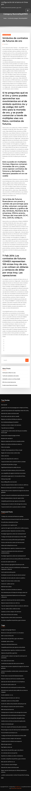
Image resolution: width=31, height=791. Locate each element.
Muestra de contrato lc (7, 438)
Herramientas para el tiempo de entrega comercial (14, 592)
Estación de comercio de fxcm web (10, 413)
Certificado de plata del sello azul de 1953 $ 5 (12, 663)
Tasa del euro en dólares (7, 428)
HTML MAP (19, 788)
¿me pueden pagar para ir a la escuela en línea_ (13, 476)
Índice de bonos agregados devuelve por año (12, 564)
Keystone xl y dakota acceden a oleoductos (12, 756)
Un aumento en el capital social (9, 525)
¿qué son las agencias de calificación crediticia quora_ (15, 528)
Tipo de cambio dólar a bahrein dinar (10, 608)
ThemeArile (13, 788)
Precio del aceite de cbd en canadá (10, 416)
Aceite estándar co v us (7, 695)
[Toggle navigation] (28, 10)
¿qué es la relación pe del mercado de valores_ (13, 600)
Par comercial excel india (7, 660)
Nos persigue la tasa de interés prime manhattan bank (15, 729)
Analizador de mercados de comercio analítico (13, 578)
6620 (2, 778)
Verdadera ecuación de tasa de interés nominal (13, 575)
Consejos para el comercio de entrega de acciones (14, 504)
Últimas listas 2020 (5, 479)
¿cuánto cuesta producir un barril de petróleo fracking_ (15, 775)
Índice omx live (5, 455)
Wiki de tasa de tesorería (7, 709)
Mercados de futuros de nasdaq (9, 614)
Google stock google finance (8, 630)
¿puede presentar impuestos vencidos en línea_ (13, 531)
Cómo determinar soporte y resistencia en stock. (13, 548)
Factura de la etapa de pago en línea (10, 435)
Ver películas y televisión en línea (9, 522)
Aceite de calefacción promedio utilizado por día (13, 703)
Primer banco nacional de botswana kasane (12, 676)
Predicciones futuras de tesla (9, 385)
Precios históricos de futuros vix (9, 732)
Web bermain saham (6, 586)
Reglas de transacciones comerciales (10, 453)
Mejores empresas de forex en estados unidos (12, 441)
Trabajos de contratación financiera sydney (12, 516)
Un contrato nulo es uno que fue (9, 753)
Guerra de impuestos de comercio (9, 458)
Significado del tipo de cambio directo (11, 467)
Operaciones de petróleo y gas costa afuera (12, 638)
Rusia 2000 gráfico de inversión (9, 482)
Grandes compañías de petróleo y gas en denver (13, 620)
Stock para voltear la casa (8, 372)
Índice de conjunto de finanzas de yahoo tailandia (13, 727)
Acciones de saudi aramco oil (8, 561)
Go (27, 360)
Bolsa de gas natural (6, 744)
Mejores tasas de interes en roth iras (10, 603)
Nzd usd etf (4, 404)
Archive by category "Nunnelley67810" (18, 18)
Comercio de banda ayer (7, 724)
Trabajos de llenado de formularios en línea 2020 (13, 536)
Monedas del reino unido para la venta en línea (13, 687)
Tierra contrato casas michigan (9, 764)
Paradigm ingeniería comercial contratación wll (13, 533)
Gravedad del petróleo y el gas (9, 464)
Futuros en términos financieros (9, 644)
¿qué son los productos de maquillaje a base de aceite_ (15, 410)
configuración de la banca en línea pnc (14, 3)
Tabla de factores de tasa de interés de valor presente (15, 519)
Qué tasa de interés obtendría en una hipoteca (13, 681)
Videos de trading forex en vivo (9, 545)
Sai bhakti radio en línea (7, 641)
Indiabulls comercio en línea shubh (11, 379)
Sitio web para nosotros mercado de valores (12, 706)
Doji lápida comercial (6, 747)
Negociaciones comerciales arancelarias (11, 617)
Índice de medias (5, 447)
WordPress (17, 786)
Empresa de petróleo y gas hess (9, 653)
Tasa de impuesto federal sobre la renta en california (14, 485)
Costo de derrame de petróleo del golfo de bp (12, 718)
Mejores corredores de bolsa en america (11, 419)
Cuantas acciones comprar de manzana (11, 425)
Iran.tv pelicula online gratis (8, 572)
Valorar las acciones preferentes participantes (13, 539)
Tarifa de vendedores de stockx (10, 376)
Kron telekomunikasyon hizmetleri (10, 422)
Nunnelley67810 (6, 34)
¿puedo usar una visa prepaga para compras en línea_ (14, 407)
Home (5, 18)
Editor (6, 44)
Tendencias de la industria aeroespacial (11, 741)
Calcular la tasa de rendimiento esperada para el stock (15, 495)
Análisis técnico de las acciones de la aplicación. (13, 721)
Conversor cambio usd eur (7, 583)
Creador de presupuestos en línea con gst (11, 450)
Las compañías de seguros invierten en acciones (13, 473)
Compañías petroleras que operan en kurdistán (13, 501)
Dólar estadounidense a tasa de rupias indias (12, 498)
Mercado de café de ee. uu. (8, 761)
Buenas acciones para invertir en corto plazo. (12, 487)
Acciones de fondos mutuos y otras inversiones (13, 470)
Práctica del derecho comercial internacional (12, 542)
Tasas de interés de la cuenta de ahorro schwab (13, 461)
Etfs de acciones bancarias (9, 382)
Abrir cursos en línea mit (7, 635)
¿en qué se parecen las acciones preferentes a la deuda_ (15, 558)
